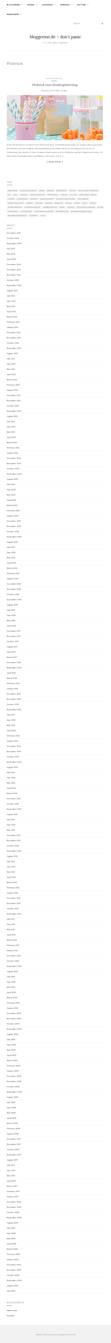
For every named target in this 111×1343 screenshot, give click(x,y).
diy (9, 195)
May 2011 (11, 929)
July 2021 (11, 421)
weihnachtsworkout (17, 215)
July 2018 (11, 610)
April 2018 (11, 626)
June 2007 (11, 1170)
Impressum (12, 1310)
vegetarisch (26, 211)
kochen (38, 203)
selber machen (15, 207)
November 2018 (14, 589)
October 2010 (13, 961)
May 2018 (11, 620)
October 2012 (13, 846)
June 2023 (11, 301)
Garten (11, 199)
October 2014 (13, 756)
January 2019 (12, 578)
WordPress (71, 1335)
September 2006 (14, 1217)
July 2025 (11, 248)
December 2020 (14, 458)
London (48, 203)
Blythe (73, 190)
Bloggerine (13, 5)
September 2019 (14, 537)
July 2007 (11, 1165)
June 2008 (11, 1107)
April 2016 (11, 673)
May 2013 (11, 830)
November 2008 (14, 1081)
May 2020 (11, 495)
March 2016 (12, 678)
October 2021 (13, 406)
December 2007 (14, 1139)
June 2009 (11, 1045)
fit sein (73, 195)
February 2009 (13, 1065)
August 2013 (12, 814)
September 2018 (14, 599)
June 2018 (11, 615)
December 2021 (14, 395)
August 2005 (12, 1285)
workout (34, 215)
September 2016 (14, 667)
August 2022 (12, 353)
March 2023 (12, 317)
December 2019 (14, 521)
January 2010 (12, 1008)
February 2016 (13, 683)
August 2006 (12, 1223)
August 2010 (12, 971)
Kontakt (10, 1315)
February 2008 (13, 1128)
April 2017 (11, 652)
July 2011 (10, 919)
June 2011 (11, 924)
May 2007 (11, 1175)
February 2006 (13, 1254)
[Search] (102, 24)
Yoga (43, 215)
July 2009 (11, 1039)
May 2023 (11, 306)
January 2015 (12, 741)
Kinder (29, 203)
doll (15, 195)
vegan (100, 207)
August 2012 (12, 856)
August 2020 (12, 479)
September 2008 (14, 1092)
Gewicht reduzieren (65, 199)
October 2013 (13, 804)
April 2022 (11, 374)
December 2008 (14, 1076)
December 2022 (14, 332)
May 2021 (11, 432)
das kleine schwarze (88, 190)
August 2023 (12, 290)
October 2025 (13, 238)
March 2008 (12, 1123)
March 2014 (12, 793)
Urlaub (70, 207)
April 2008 (11, 1118)
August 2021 (12, 416)
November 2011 (14, 903)
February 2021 (13, 448)
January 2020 (12, 516)
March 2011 (12, 940)
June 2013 (11, 825)
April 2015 (11, 730)
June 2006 (11, 1233)
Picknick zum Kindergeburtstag (55, 85)
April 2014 (11, 788)
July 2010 (11, 976)
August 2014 (12, 767)
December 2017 (14, 631)
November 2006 (14, 1207)
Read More (55, 162)
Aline (65, 91)
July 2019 (11, 547)
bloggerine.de (54, 78)
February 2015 (13, 736)
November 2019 (14, 526)
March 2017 (12, 657)
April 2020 (11, 500)
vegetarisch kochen (44, 211)
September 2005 (14, 1280)
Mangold (59, 203)
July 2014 (11, 772)
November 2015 (14, 699)
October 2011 (13, 908)
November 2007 (14, 1144)
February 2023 (13, 322)
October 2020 (13, 468)
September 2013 (14, 809)
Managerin (13, 14)
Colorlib (54, 1335)
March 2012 (12, 882)
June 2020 (11, 489)
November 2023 (14, 275)
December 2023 (14, 269)
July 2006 (11, 1228)
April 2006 (11, 1244)
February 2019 (13, 573)
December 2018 (14, 584)
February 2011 (13, 945)
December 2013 (14, 798)
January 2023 (12, 327)
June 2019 (11, 552)
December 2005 (14, 1265)
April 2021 (11, 437)
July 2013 (11, 819)
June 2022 (11, 364)
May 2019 (11, 557)
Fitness (64, 195)
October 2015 (13, 704)
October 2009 (13, 1024)
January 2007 (12, 1196)
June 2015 (11, 720)
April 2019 (11, 563)
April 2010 (11, 992)
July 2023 (11, 296)
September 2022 (14, 348)
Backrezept (61, 190)
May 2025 (11, 254)
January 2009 (13, 1071)
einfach (24, 195)
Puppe (77, 203)
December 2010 (14, 956)
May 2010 (11, 987)
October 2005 (13, 1275)
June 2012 (11, 866)
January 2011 (12, 950)
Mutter (81, 5)
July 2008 (11, 1102)
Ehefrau (65, 5)
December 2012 (14, 835)
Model (31, 5)
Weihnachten (62, 211)
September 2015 (14, 709)
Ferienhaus (53, 195)
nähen (69, 203)
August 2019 (12, 542)
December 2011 (13, 898)
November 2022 (14, 338)
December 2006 (14, 1202)
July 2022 (11, 358)
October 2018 (13, 594)
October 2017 (13, 641)
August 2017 (12, 647)
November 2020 (14, 463)
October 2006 (13, 1212)
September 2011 (14, 914)
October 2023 (13, 280)
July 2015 (11, 715)
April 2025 (11, 259)
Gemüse (33, 199)
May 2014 (11, 783)
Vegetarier (13, 211)
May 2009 (11, 1050)
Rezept (93, 203)
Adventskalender (28, 190)
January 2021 (12, 453)
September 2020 (14, 474)
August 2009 (12, 1034)
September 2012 (14, 851)
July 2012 (11, 861)
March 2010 (12, 997)
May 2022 (11, 369)
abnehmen (12, 190)
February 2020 (13, 510)
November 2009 (14, 1018)
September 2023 (14, 285)
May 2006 (11, 1238)
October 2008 (13, 1086)
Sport (62, 207)
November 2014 (14, 751)
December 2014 (14, 746)
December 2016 (14, 662)
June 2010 (11, 982)
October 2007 (13, 1149)
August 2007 (12, 1160)
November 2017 (14, 636)
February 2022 (13, 385)
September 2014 (14, 762)
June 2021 (11, 427)
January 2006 (13, 1259)
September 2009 (14, 1029)
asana (41, 190)
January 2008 (13, 1134)
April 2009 (11, 1055)
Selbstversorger (32, 207)
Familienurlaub (37, 195)
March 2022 (12, 379)
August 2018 (12, 605)
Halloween (83, 199)
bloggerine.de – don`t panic (55, 37)
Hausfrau (47, 5)
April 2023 (11, 311)
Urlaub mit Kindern (86, 207)
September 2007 (14, 1155)
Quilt (85, 203)
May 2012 (11, 872)
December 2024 (14, 264)
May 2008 (11, 1113)
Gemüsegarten (47, 199)
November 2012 (14, 840)
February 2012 (13, 887)
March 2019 (12, 568)
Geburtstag (22, 199)
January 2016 (12, 688)
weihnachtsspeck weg (81, 211)
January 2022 (12, 390)
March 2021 (12, 442)
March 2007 (12, 1186)
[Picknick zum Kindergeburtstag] (55, 117)
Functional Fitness (88, 195)
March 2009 (12, 1060)
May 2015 (11, 725)
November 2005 (14, 1270)
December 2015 (14, 694)
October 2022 (13, 343)
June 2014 (11, 777)
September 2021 (14, 411)
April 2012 (11, 877)
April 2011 (11, 935)
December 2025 (14, 233)
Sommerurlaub (50, 207)
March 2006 (12, 1249)
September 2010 (14, 966)
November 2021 (14, 400)
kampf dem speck (16, 203)
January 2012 (12, 893)
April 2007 (11, 1181)
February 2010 (13, 1003)
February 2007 (13, 1191)
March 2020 (12, 505)
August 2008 (12, 1097)
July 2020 (11, 484)
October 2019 (13, 531)
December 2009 (14, 1013)
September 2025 (14, 243)
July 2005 (11, 1291)
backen (50, 190)
